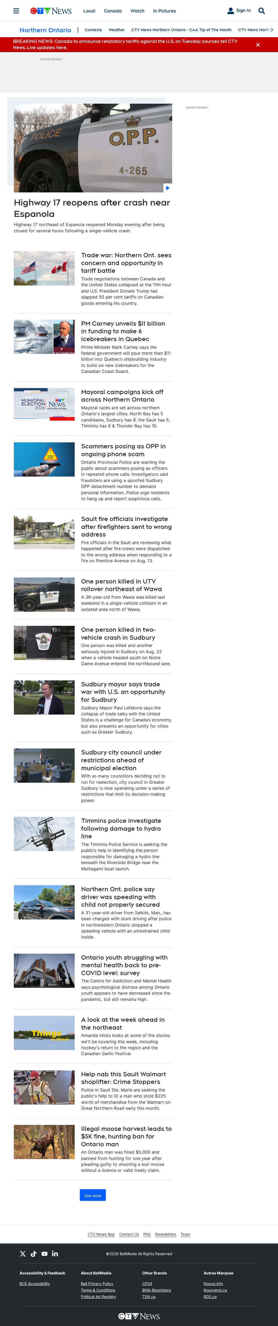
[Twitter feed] (23, 1253)
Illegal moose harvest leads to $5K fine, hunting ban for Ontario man (126, 1136)
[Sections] (16, 10)
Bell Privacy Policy (97, 1283)
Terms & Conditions (98, 1290)
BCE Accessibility (35, 1283)
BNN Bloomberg (156, 1290)
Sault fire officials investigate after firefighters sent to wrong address (126, 526)
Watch (137, 11)
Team (185, 1234)
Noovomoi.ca (215, 1290)
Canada (113, 11)
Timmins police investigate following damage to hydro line (121, 828)
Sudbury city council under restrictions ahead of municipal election (121, 760)
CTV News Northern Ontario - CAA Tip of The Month (181, 30)
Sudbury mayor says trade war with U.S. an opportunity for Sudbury (123, 692)
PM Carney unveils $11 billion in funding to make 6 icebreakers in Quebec (123, 331)
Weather (117, 30)
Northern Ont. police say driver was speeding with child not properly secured (120, 897)
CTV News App (101, 1234)
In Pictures (164, 11)
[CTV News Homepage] (50, 11)
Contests (93, 30)
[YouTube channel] (44, 1253)
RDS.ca (210, 1296)
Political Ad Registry (98, 1296)
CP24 (147, 1283)
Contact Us (129, 1234)
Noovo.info (213, 1283)
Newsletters (165, 1234)
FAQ (147, 1234)
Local (89, 11)
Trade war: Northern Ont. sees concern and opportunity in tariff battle (126, 263)
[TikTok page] (33, 1253)
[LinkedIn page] (55, 1253)
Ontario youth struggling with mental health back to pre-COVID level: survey (124, 965)
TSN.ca (149, 1296)
